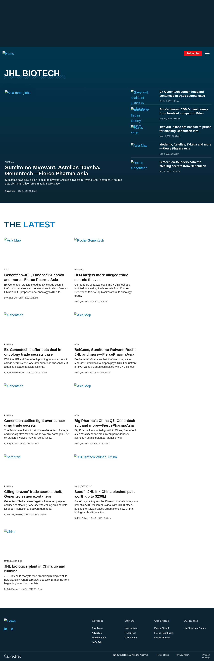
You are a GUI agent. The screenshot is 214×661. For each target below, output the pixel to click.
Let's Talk (97, 642)
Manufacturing (83, 486)
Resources (130, 633)
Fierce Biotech (162, 628)
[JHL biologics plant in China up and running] (9, 531)
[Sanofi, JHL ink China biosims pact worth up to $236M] (95, 457)
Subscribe (192, 53)
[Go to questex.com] (12, 656)
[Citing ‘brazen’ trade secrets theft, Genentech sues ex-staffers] (12, 457)
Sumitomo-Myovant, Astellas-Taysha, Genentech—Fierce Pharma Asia (52, 170)
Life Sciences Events (195, 628)
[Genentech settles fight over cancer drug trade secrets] (13, 386)
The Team (97, 628)
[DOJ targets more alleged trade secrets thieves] (89, 240)
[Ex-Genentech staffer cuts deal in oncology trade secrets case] (13, 315)
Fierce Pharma (162, 637)
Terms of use (162, 655)
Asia (6, 270)
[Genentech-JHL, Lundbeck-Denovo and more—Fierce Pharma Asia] (12, 240)
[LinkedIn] (6, 629)
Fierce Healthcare (163, 633)
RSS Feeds (131, 637)
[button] (207, 53)
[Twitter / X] (13, 629)
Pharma (9, 162)
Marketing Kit (99, 637)
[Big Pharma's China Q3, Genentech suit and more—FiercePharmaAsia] (82, 386)
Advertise (97, 633)
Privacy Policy (182, 655)
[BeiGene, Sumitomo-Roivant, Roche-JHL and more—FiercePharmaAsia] (82, 315)
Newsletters (131, 628)
